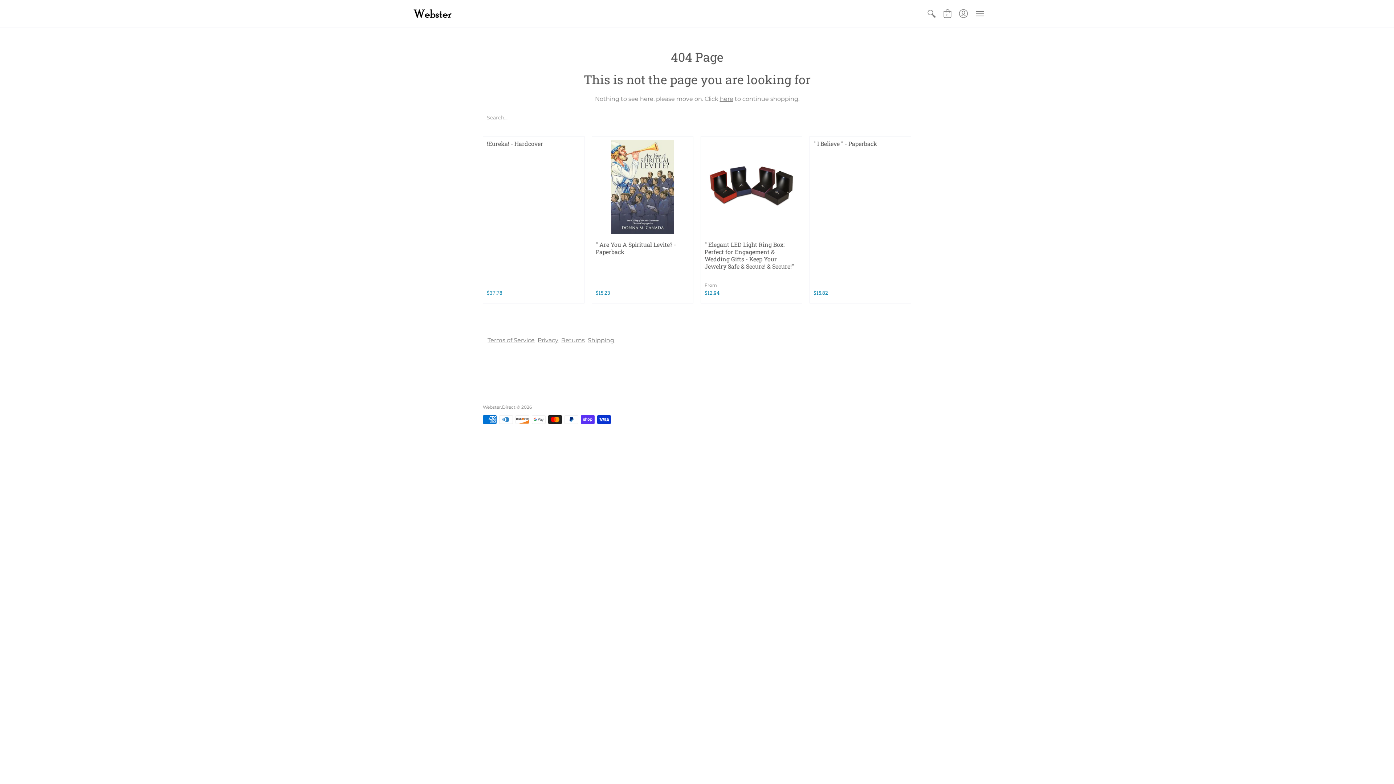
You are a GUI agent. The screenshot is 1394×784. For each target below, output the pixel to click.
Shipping (601, 340)
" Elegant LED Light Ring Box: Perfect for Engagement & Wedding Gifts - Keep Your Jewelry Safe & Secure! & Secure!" (749, 255)
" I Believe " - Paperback (845, 143)
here (726, 98)
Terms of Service (511, 340)
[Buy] (642, 187)
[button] (931, 14)
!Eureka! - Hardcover (515, 143)
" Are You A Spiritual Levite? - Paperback (636, 248)
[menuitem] (931, 14)
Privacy (548, 340)
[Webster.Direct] (455, 14)
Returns (573, 340)
